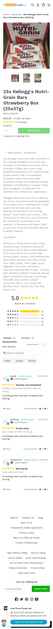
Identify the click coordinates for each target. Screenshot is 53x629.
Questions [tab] (25, 338)
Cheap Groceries (17, 567)
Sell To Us (26, 522)
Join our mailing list (26, 582)
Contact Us (28, 517)
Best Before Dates (17, 552)
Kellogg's (10, 113)
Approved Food (26, 572)
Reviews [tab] (7, 338)
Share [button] (8, 408)
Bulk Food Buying (36, 557)
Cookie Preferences (27, 542)
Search (14, 517)
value (7, 360)
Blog (40, 517)
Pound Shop (38, 567)
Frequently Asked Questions (26, 527)
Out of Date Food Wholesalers (26, 562)
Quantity (7, 125)
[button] (41, 408)
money (32, 360)
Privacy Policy (26, 532)
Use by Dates (15, 557)
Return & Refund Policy (26, 537)
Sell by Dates (38, 552)
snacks (19, 360)
